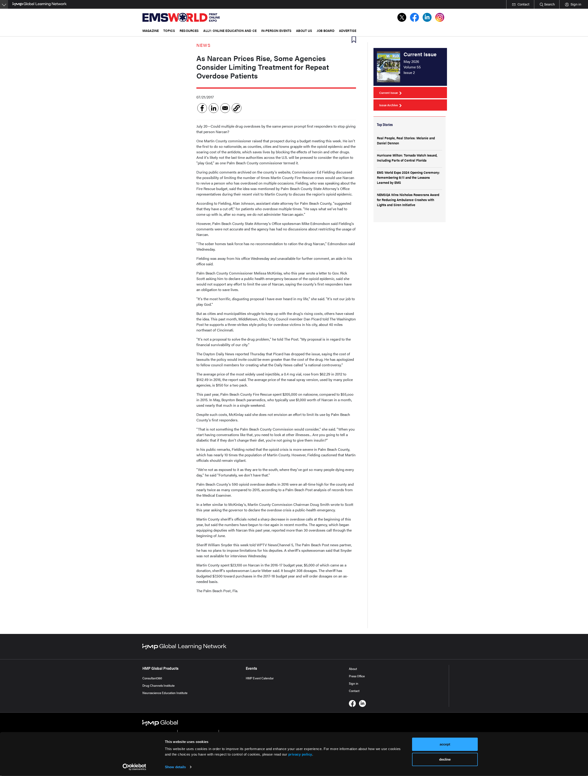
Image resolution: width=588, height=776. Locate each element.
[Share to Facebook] (202, 108)
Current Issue (388, 92)
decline (445, 759)
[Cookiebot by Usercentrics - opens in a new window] (134, 767)
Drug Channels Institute (158, 685)
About (353, 668)
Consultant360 (152, 678)
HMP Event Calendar (260, 678)
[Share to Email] (225, 108)
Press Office (357, 676)
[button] (236, 108)
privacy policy (300, 754)
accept (445, 744)
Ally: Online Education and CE (229, 30)
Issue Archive (388, 105)
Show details (175, 767)
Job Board (325, 30)
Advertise (347, 30)
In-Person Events (276, 30)
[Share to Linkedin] (213, 108)
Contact (354, 690)
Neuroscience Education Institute (164, 692)
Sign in (353, 683)
